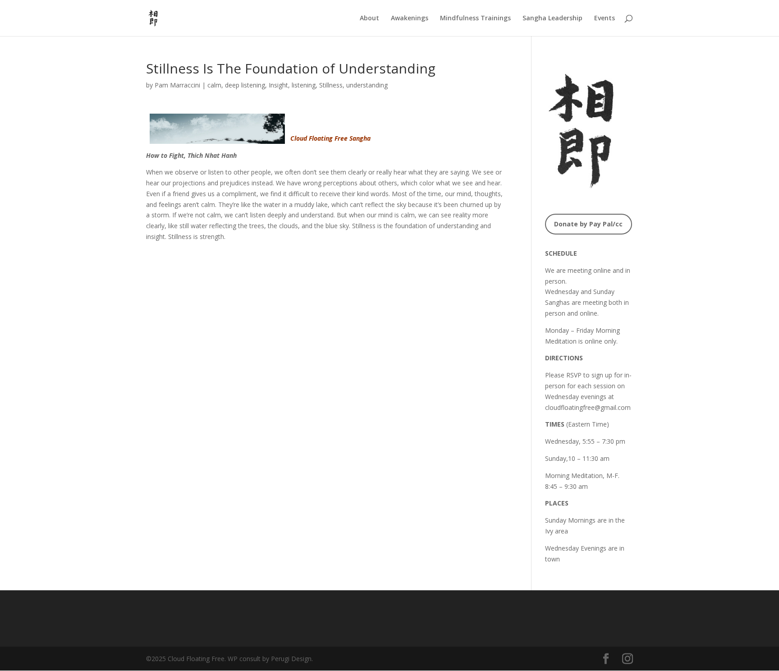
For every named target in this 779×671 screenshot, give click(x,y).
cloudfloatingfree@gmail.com (588, 407)
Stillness (331, 85)
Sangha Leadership (552, 18)
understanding (367, 85)
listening (304, 85)
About (369, 18)
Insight (278, 85)
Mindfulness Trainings (475, 18)
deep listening (245, 85)
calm (214, 85)
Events (604, 18)
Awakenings (409, 18)
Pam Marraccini (177, 85)
